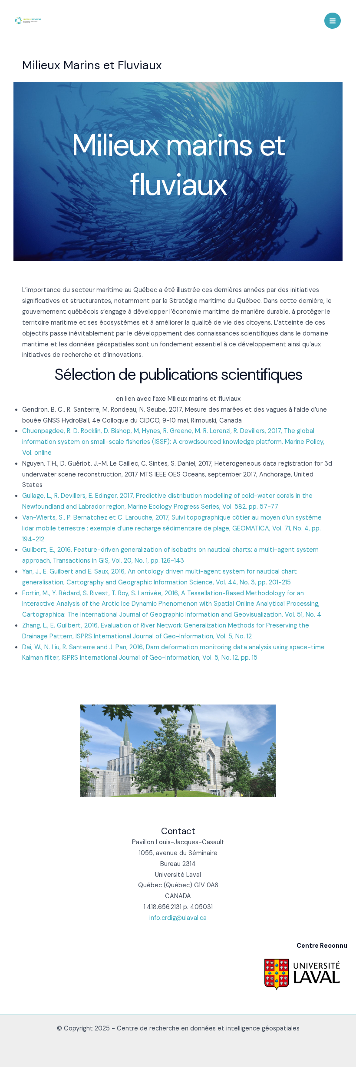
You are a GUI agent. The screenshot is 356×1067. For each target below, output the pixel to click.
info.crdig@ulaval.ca (178, 918)
